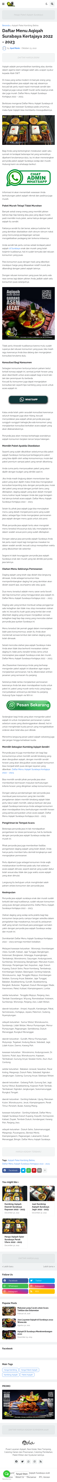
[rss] (40, 1461)
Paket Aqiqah (27, 1375)
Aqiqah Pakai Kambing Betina (25, 25)
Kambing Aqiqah (11, 1375)
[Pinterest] (34, 1170)
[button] (3, 4)
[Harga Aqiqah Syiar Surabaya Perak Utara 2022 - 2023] (14, 1226)
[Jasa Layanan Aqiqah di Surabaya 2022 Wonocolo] (9, 1322)
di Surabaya (14, 248)
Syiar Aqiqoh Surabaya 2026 (37, 1473)
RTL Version (44, 1477)
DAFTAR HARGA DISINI (28, 57)
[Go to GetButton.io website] (6, 1479)
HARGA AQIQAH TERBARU (28, 1151)
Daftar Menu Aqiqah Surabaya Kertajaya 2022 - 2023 (26, 1164)
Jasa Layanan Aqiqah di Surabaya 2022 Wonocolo (35, 1321)
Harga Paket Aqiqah (29, 1370)
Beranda (6, 25)
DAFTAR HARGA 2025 (28, 1258)
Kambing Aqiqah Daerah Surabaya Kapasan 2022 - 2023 (15, 1207)
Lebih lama (48, 1266)
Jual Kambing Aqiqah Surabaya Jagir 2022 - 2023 (40, 1207)
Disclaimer (31, 1477)
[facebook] (16, 1461)
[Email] (39, 1170)
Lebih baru (8, 1266)
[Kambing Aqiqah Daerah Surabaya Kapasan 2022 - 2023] (14, 1193)
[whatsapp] (28, 1461)
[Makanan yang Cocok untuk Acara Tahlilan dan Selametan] (9, 1311)
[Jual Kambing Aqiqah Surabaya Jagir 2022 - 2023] (42, 1193)
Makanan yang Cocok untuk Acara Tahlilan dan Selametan (32, 1309)
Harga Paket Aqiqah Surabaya (28, 15)
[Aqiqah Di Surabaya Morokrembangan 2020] (9, 1334)
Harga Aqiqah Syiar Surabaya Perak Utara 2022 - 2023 (14, 1239)
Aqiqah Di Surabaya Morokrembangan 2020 (34, 1332)
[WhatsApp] (28, 1170)
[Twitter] (23, 1170)
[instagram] (34, 1461)
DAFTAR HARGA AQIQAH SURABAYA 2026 (29, 1430)
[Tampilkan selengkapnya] (44, 1170)
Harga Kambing (10, 1370)
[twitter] (22, 1461)
